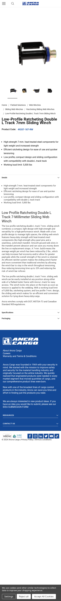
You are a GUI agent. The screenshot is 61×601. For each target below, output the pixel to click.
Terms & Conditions (42, 439)
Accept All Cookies (44, 596)
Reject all (24, 596)
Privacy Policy (27, 439)
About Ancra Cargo (12, 350)
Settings (8, 596)
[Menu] (4, 3)
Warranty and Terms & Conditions (19, 356)
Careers (6, 353)
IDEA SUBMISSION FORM (15, 407)
